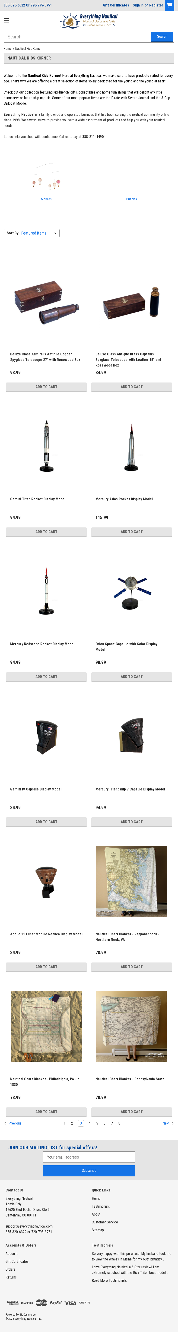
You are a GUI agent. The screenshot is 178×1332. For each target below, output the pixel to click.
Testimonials (101, 1206)
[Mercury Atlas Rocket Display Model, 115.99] (131, 446)
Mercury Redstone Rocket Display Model (42, 644)
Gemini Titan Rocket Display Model (37, 499)
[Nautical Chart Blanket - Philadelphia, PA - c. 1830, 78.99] (46, 1026)
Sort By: (13, 233)
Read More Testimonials (109, 1280)
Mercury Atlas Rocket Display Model (124, 499)
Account (12, 1253)
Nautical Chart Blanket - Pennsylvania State (130, 1079)
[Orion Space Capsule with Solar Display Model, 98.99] (131, 591)
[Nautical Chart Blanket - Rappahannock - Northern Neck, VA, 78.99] (131, 881)
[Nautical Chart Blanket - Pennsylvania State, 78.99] (131, 1026)
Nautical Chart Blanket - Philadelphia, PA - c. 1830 (45, 1082)
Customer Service (105, 1222)
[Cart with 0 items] (169, 5)
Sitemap (98, 1230)
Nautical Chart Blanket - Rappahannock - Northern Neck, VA (127, 937)
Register (156, 5)
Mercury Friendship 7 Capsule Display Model (130, 789)
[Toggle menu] (6, 20)
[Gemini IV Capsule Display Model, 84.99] (46, 736)
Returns (11, 1277)
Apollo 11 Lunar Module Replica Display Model (46, 934)
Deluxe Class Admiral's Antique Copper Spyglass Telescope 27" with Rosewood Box (45, 357)
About (96, 1214)
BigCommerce (27, 1314)
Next (166, 1123)
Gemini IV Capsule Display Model (35, 789)
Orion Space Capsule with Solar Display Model (126, 647)
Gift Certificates (116, 5)
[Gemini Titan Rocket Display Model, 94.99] (46, 446)
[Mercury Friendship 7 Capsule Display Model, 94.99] (131, 736)
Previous (14, 1123)
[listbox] (40, 233)
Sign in (138, 5)
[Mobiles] (46, 176)
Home (96, 1198)
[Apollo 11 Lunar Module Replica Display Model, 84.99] (46, 881)
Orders (10, 1269)
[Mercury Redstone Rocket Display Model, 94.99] (46, 591)
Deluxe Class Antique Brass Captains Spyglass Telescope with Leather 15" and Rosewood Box (128, 359)
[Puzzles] (131, 176)
